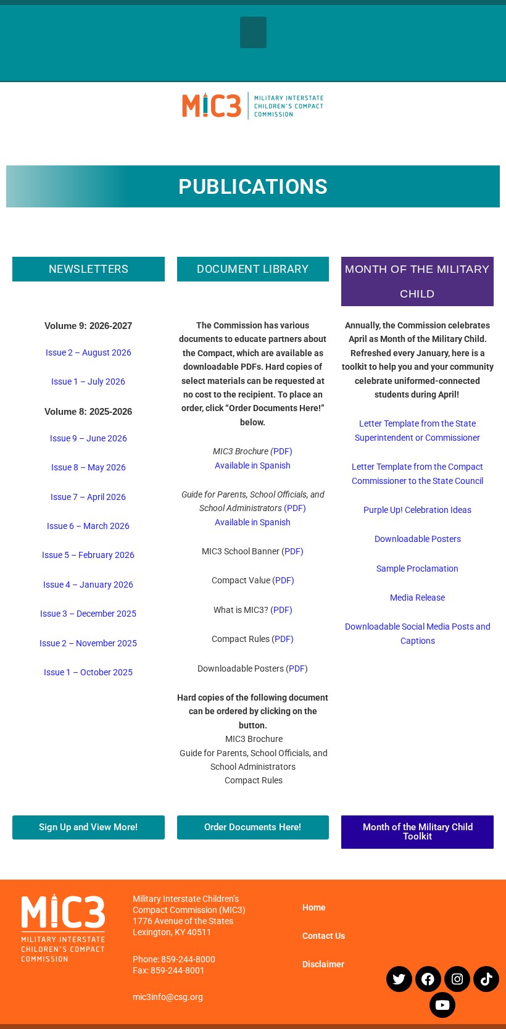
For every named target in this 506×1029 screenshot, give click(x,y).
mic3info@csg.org (168, 997)
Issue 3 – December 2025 (88, 614)
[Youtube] (442, 1005)
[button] (253, 32)
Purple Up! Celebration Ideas (417, 510)
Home (314, 907)
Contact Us (323, 936)
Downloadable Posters (418, 539)
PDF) (282, 451)
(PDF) (295, 508)
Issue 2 (53, 643)
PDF (297, 668)
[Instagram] (457, 979)
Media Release (417, 597)
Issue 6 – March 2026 (88, 526)
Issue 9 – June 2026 (88, 438)
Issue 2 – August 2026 (88, 352)
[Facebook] (428, 979)
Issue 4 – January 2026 (88, 584)
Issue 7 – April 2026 (88, 497)
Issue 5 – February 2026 (88, 555)
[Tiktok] (486, 979)
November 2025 (106, 643)
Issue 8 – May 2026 (88, 467)
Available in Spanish (253, 465)
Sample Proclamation (417, 568)
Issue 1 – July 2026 (88, 381)
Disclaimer (323, 964)
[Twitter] (399, 979)
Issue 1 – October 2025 (88, 672)
